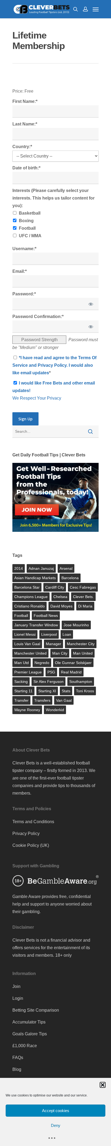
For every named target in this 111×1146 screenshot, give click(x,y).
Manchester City (81, 644)
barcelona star (27, 587)
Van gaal (64, 700)
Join (16, 986)
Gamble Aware (26, 896)
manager (53, 644)
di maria (85, 606)
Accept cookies (55, 1110)
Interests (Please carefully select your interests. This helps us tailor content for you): (53, 198)
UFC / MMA (30, 235)
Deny (55, 1125)
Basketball (29, 213)
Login (17, 998)
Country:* (22, 146)
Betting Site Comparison (35, 1010)
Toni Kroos (85, 691)
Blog (16, 1069)
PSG (51, 672)
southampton (80, 681)
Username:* (24, 248)
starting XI (47, 691)
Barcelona (70, 578)
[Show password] (91, 304)
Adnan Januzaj (41, 568)
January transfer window (36, 625)
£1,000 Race (24, 1045)
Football (27, 228)
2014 (18, 568)
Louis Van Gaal (27, 644)
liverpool (49, 634)
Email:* (19, 271)
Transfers (42, 700)
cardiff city (54, 587)
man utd (21, 663)
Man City (59, 653)
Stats (66, 691)
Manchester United (30, 653)
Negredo (41, 663)
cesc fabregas (83, 587)
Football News (46, 615)
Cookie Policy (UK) (30, 845)
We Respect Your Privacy (36, 398)
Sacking (21, 681)
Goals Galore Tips (29, 1034)
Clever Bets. (83, 597)
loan (67, 634)
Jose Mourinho (76, 625)
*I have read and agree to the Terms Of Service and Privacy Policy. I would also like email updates (54, 365)
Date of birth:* (26, 168)
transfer (21, 700)
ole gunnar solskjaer (73, 663)
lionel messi (25, 634)
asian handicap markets (35, 578)
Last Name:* (24, 124)
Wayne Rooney (27, 710)
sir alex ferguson (48, 681)
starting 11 (23, 691)
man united (83, 653)
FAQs (17, 1057)
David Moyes (61, 606)
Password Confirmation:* (38, 316)
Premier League (28, 672)
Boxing (26, 220)
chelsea (60, 597)
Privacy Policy (26, 833)
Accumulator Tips (29, 1022)
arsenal (66, 568)
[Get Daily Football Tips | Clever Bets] (55, 534)
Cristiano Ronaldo (29, 606)
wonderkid (55, 710)
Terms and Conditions (33, 821)
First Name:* (24, 101)
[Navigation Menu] (96, 9)
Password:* (24, 294)
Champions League (31, 597)
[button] (102, 1085)
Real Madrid (71, 672)
